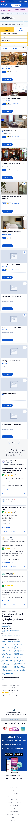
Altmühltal (16, 643)
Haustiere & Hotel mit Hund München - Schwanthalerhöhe (11, 636)
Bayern (3, 679)
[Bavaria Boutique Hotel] (14, 58)
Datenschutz (14, 799)
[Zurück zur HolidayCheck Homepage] (5, 5)
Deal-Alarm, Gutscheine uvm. (14, 791)
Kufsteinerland (5, 664)
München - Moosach (19, 644)
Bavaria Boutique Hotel (8, 67)
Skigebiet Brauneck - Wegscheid (6, 655)
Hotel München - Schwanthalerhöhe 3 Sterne (11, 631)
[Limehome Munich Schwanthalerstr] (14, 222)
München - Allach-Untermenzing (6, 658)
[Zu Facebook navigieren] (7, 778)
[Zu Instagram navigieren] (10, 778)
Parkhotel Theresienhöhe (8, 264)
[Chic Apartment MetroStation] (14, 319)
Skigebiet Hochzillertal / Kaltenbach (7, 671)
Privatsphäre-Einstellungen (14, 802)
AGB (14, 808)
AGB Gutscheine (14, 811)
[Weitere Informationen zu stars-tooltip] (19, 66)
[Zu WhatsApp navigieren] (21, 778)
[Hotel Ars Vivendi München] (14, 89)
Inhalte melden (14, 788)
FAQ (14, 785)
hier (6, 26)
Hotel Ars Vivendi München (9, 98)
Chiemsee (4, 663)
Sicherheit (14, 817)
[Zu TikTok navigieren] (14, 778)
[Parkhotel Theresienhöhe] (14, 256)
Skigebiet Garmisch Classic (19, 655)
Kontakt (19, 1)
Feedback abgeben (14, 719)
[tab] (7, 29)
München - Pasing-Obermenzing (18, 661)
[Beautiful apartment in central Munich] (14, 287)
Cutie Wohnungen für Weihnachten (11, 424)
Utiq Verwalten (14, 805)
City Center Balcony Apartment (10, 393)
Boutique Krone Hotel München (10, 163)
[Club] (9, 10)
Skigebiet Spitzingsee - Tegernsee (19, 652)
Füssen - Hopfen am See (7, 647)
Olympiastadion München (18, 646)
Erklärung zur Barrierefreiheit (14, 814)
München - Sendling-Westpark (7, 661)
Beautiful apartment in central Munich (12, 296)
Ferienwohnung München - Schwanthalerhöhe (8, 625)
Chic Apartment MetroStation (9, 327)
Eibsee (3, 646)
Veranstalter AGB (14, 794)
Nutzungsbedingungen (14, 796)
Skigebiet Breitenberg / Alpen (19, 664)
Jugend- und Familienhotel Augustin (11, 196)
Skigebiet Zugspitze (19, 650)
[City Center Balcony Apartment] (14, 384)
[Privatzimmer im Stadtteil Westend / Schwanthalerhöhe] (14, 351)
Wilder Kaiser (5, 666)
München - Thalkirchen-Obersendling (7, 642)
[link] (22, 5)
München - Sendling (19, 669)
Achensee (4, 644)
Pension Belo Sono (7, 130)
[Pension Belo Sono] (14, 121)
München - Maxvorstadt (20, 659)
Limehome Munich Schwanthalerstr (11, 231)
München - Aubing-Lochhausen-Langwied (19, 666)
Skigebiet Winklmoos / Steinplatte (7, 652)
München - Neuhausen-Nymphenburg (7, 674)
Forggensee (4, 669)
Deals (3, 1)
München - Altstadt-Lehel (20, 649)
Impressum (14, 820)
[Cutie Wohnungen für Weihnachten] (14, 415)
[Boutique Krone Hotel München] (14, 154)
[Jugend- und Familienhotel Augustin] (14, 188)
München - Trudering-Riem (19, 671)
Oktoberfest (4, 667)
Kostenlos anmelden (20, 9)
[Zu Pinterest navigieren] (17, 778)
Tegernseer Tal (17, 641)
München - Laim (18, 657)
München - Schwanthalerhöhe (6, 649)
